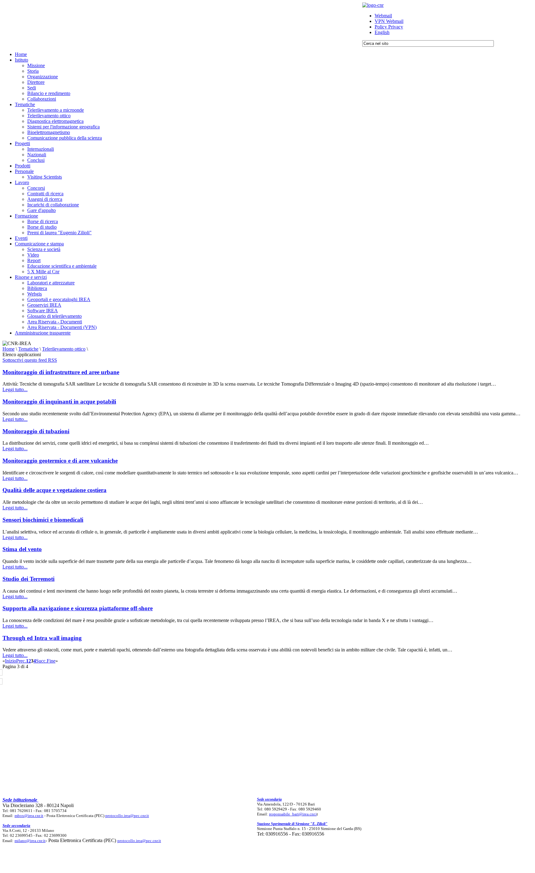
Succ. (41, 660)
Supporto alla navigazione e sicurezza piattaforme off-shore (77, 608)
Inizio (10, 660)
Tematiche (28, 349)
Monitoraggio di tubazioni (35, 431)
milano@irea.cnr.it (30, 840)
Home (8, 349)
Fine (51, 660)
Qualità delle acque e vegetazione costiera (54, 490)
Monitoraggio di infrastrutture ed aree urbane (60, 372)
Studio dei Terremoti (28, 579)
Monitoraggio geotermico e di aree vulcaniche (60, 460)
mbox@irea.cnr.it (29, 815)
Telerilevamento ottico (63, 349)
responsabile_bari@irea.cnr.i (293, 814)
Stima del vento (22, 549)
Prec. (21, 660)
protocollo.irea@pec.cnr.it (127, 815)
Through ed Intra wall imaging (42, 638)
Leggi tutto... (15, 389)
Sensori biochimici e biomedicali (42, 519)
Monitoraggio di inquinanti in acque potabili (59, 401)
